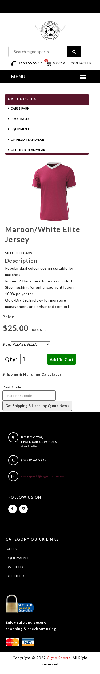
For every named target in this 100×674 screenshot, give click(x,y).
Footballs (20, 118)
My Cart (56, 63)
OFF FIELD (15, 576)
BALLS (11, 549)
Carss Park (20, 108)
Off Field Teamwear (28, 150)
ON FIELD (14, 567)
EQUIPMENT (17, 558)
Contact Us (81, 63)
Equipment (20, 129)
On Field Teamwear (27, 139)
